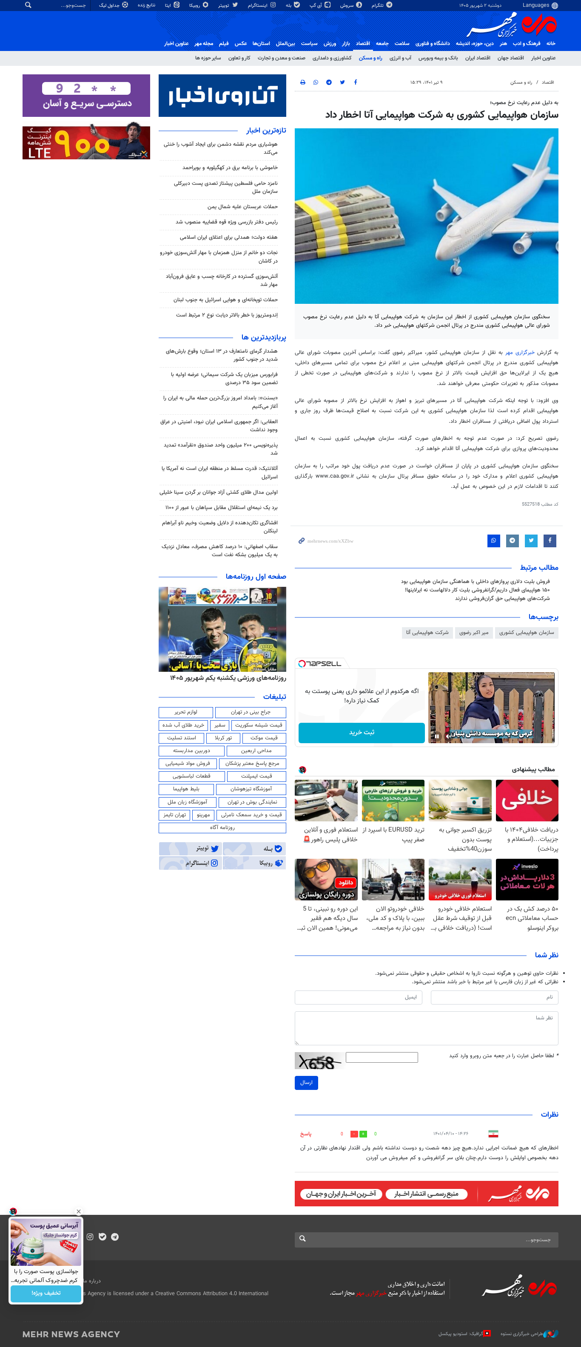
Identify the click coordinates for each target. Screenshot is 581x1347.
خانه (551, 44)
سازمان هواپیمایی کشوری (526, 632)
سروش (347, 5)
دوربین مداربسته (191, 751)
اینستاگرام (258, 5)
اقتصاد (363, 44)
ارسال (306, 1082)
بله (289, 5)
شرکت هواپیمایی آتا (427, 632)
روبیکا (195, 5)
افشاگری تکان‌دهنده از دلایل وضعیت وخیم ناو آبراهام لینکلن (220, 527)
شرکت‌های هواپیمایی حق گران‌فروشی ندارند (502, 598)
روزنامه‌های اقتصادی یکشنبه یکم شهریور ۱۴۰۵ (225, 678)
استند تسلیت (181, 738)
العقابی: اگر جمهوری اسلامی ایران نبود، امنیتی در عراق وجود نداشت (219, 426)
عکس (241, 44)
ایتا (168, 5)
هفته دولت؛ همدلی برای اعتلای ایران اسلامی (229, 237)
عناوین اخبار (543, 58)
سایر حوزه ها (208, 58)
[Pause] (437, 736)
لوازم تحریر (185, 712)
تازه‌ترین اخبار (266, 130)
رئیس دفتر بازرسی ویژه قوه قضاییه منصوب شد (227, 222)
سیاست (309, 44)
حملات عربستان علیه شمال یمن (243, 207)
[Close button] (78, 1211)
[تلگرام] (114, 1238)
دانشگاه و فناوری (433, 44)
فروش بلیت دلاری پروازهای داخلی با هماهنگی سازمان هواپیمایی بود (475, 581)
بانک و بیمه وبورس (438, 58)
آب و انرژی (400, 58)
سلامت (402, 44)
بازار (346, 44)
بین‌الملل (285, 44)
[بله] (102, 1238)
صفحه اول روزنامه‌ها (256, 577)
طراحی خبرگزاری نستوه (522, 1334)
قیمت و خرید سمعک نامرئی (251, 815)
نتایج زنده (147, 5)
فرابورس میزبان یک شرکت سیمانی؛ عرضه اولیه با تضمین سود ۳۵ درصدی (224, 379)
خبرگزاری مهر (520, 352)
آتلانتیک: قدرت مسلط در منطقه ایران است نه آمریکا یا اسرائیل (220, 472)
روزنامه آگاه (222, 827)
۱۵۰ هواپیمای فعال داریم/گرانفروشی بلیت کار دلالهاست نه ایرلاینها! (477, 590)
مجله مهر (203, 44)
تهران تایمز (174, 815)
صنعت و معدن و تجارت (281, 58)
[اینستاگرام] (90, 1238)
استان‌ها (261, 44)
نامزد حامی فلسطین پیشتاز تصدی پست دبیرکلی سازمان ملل (226, 187)
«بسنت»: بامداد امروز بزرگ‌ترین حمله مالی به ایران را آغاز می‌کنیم (220, 402)
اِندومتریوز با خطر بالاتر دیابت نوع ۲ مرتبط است (227, 315)
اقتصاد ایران (477, 58)
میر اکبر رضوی (474, 632)
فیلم (224, 44)
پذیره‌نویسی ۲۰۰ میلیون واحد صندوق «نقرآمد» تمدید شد (221, 449)
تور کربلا (223, 738)
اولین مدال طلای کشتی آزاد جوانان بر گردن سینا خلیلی (218, 492)
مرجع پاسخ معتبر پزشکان (252, 763)
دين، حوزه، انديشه (475, 44)
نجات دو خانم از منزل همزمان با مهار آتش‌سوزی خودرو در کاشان (219, 257)
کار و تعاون (239, 58)
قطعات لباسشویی (192, 776)
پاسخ (305, 1134)
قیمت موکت (264, 738)
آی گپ (316, 5)
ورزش (330, 44)
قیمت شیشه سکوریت (258, 725)
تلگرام (378, 5)
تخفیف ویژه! (46, 1294)
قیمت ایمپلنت (256, 776)
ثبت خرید (361, 732)
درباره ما (92, 1281)
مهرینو (203, 815)
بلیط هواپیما (186, 789)
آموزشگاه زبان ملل (187, 802)
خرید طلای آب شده (183, 725)
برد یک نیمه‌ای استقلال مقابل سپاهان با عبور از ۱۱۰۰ (221, 508)
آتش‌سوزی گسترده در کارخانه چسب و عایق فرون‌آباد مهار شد (222, 280)
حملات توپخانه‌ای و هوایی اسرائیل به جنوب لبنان (226, 300)
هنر (503, 44)
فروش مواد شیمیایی (187, 763)
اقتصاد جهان (511, 58)
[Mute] (449, 736)
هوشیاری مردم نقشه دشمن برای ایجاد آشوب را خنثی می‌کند (221, 148)
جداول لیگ (110, 5)
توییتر (224, 5)
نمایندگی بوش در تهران (252, 802)
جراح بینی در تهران (251, 712)
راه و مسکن (370, 58)
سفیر (219, 725)
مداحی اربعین (256, 751)
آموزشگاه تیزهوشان (251, 789)
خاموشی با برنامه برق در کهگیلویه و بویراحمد (230, 168)
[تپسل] (302, 663)
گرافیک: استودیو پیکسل (461, 1334)
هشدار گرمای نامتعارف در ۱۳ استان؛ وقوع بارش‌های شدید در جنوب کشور (222, 355)
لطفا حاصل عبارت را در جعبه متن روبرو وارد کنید (503, 1056)
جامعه (382, 44)
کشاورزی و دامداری (332, 58)
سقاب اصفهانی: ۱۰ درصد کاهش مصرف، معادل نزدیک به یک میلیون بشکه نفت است (220, 551)
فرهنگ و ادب (527, 44)
